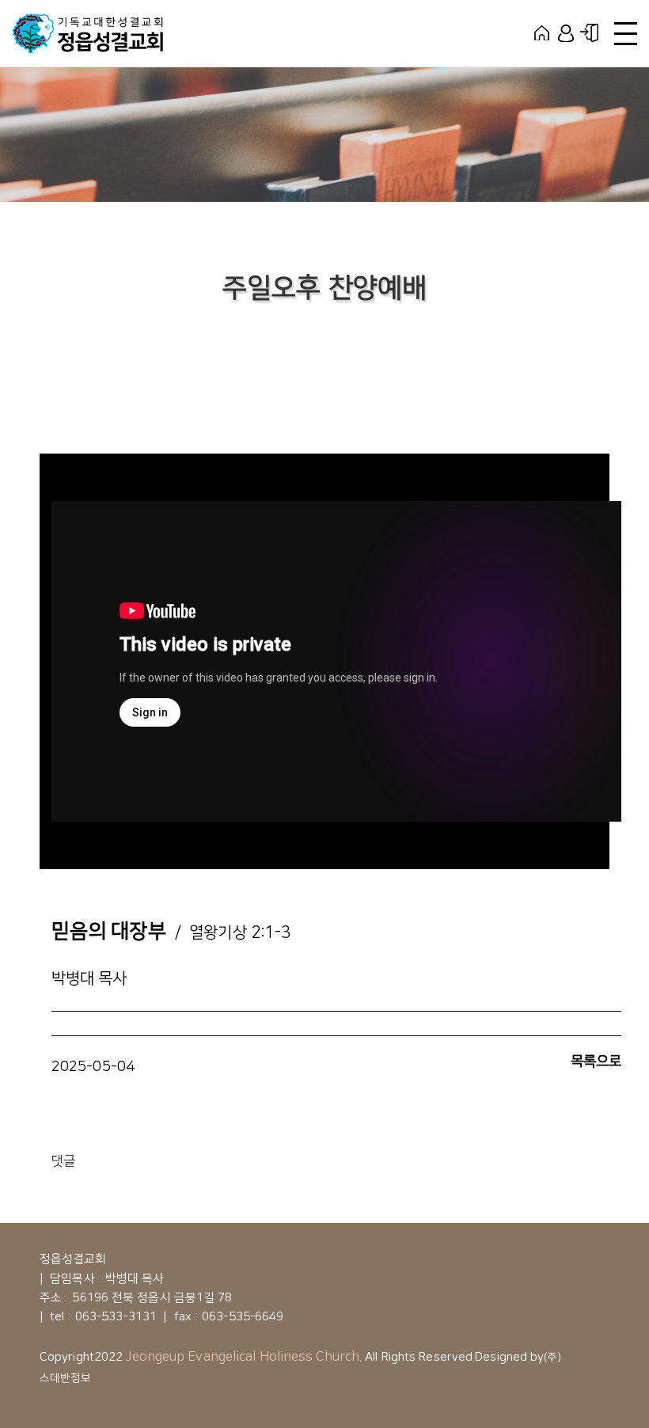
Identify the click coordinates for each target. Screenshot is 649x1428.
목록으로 (596, 1061)
